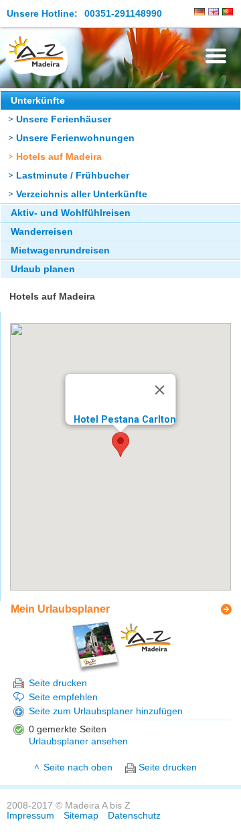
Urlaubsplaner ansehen (78, 741)
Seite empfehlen (63, 697)
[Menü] (216, 56)
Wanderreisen (42, 232)
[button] (120, 444)
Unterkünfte (38, 101)
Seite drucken (58, 683)
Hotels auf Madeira (59, 157)
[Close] (160, 390)
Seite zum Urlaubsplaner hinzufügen (106, 711)
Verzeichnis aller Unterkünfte (81, 194)
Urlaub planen (43, 269)
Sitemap (81, 816)
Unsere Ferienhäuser (63, 119)
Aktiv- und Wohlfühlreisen (71, 213)
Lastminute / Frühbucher (72, 176)
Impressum (30, 816)
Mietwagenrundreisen (60, 250)
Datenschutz (134, 816)
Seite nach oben (78, 767)
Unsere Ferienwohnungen (75, 138)
